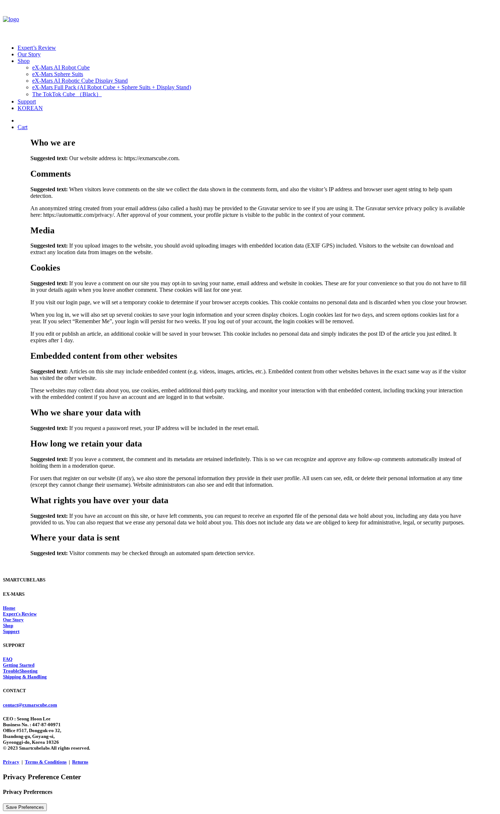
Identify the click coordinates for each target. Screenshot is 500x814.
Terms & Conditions (46, 762)
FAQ (7, 659)
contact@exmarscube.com (30, 705)
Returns (80, 762)
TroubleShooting (20, 671)
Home (9, 608)
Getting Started (18, 665)
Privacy (11, 762)
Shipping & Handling (25, 676)
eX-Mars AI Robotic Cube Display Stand (80, 81)
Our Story (29, 54)
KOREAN (30, 108)
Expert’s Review (37, 48)
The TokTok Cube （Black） (67, 94)
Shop (24, 61)
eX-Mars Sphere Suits (57, 74)
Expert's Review (20, 614)
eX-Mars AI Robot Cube (61, 67)
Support (27, 101)
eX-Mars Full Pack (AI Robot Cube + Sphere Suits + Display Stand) (111, 87)
